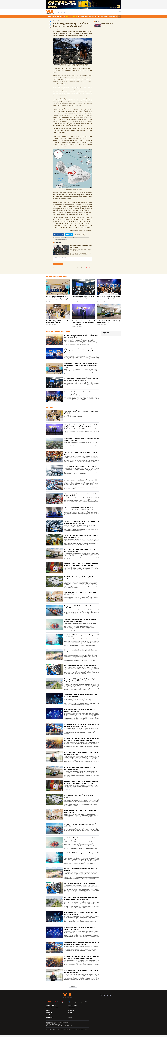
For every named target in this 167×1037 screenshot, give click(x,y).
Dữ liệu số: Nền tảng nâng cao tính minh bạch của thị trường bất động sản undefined (81, 753)
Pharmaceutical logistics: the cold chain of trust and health (81, 466)
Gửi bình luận (58, 263)
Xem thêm (73, 986)
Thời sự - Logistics (52, 16)
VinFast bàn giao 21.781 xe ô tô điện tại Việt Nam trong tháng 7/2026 (108, 321)
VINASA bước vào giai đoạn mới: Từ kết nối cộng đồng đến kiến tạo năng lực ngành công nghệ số (83, 298)
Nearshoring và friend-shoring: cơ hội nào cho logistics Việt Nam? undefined (81, 636)
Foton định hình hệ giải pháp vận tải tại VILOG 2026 (78, 507)
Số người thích (89, 267)
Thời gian (83, 267)
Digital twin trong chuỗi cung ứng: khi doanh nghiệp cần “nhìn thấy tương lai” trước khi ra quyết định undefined (81, 739)
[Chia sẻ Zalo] (50, 24)
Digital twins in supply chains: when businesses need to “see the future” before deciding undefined (81, 725)
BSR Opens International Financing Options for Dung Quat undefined (80, 651)
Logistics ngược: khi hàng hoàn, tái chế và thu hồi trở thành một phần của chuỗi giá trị (81, 336)
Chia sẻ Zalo (69, 234)
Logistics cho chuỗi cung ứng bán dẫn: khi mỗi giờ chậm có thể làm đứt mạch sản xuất (81, 536)
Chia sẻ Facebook (59, 234)
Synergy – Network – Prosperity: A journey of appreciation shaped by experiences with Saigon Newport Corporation (80, 351)
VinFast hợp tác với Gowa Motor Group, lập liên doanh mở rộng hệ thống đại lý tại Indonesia (108, 298)
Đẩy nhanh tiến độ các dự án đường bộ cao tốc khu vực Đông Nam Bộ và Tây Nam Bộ (81, 439)
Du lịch (102, 16)
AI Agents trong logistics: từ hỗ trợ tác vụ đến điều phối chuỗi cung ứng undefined (80, 710)
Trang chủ (55, 20)
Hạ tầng (86, 16)
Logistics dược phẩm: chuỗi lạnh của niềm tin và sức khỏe (80, 480)
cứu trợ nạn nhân (84, 237)
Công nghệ (97, 16)
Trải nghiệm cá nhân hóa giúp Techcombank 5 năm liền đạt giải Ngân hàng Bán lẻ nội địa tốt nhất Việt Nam (83, 322)
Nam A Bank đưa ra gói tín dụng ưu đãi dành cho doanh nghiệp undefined (80, 593)
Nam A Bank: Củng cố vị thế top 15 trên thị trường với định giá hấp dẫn (57, 321)
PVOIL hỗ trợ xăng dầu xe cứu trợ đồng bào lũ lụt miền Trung (107, 25)
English (70, 1017)
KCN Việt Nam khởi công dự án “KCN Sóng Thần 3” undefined (78, 578)
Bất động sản (81, 16)
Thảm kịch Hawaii (57, 64)
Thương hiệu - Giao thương (71, 16)
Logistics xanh (112, 16)
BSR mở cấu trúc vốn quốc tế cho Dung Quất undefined (80, 665)
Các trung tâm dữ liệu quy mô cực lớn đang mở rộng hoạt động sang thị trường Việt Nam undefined (80, 680)
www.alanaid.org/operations (64, 89)
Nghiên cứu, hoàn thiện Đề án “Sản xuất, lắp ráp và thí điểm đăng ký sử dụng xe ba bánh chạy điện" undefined (81, 564)
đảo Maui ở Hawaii (75, 237)
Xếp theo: (79, 267)
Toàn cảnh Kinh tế (61, 16)
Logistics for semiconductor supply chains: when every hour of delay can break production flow (81, 522)
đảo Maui (58, 237)
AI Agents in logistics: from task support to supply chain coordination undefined (80, 695)
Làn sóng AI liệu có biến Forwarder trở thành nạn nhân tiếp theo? (81, 453)
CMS (110, 1035)
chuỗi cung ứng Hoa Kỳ (61, 239)
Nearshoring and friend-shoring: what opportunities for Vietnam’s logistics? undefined (80, 620)
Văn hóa (106, 16)
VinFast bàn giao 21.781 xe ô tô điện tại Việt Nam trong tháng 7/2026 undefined (80, 550)
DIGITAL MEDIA (49, 1017)
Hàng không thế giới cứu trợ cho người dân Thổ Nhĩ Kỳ (81, 246)
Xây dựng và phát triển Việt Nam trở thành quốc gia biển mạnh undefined (80, 607)
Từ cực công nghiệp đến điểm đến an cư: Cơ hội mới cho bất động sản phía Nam (81, 495)
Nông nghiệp (91, 16)
